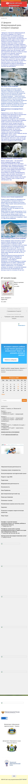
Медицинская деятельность (10, 483)
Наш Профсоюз (5, 490)
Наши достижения (7, 497)
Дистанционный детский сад (10, 493)
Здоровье (4, 507)
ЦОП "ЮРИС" (23, 779)
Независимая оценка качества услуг (12, 504)
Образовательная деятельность (11, 466)
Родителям (4, 480)
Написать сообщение (11, 359)
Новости (4, 18)
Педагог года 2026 (6, 477)
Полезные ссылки (6, 500)
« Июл (3, 394)
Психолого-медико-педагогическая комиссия (12, 511)
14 (18, 386)
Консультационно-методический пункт (13, 473)
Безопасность (5, 487)
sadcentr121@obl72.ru (11, 434)
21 (18, 388)
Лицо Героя (4, 515)
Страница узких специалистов (10, 470)
